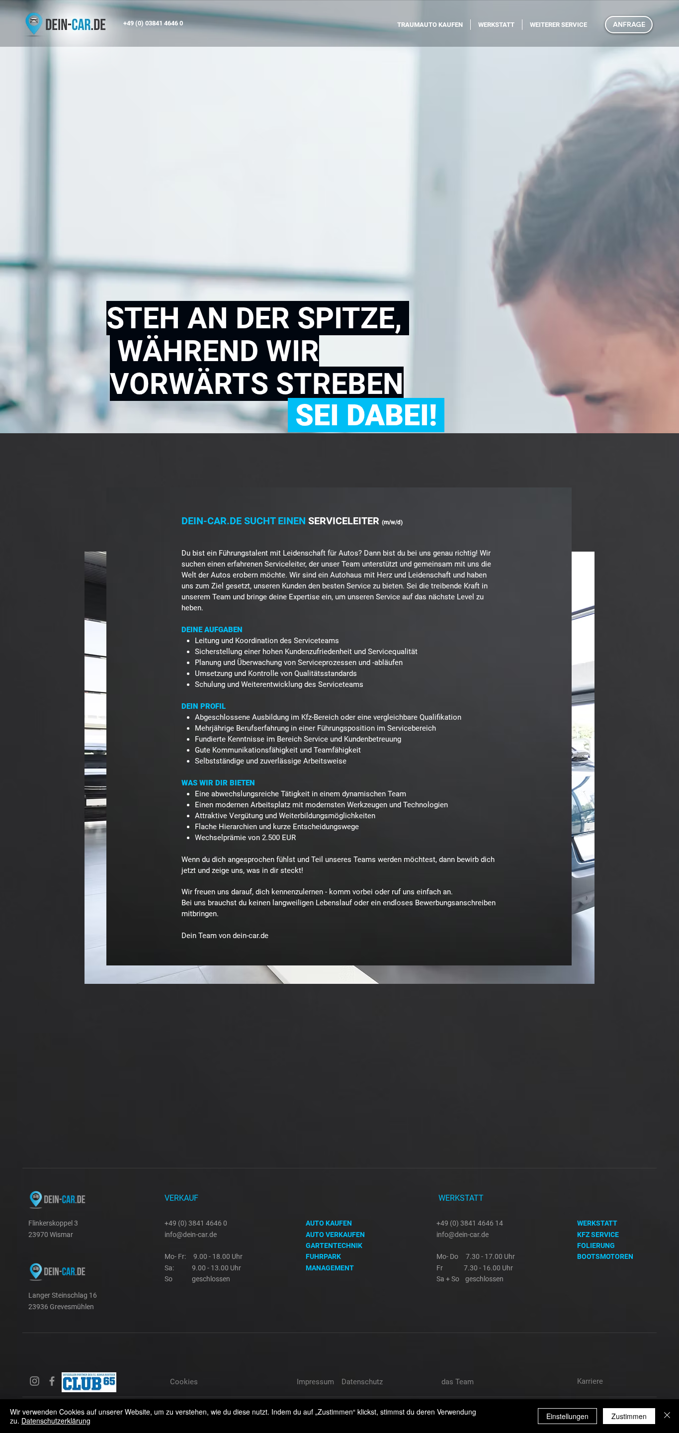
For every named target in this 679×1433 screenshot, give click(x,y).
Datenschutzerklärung (55, 1421)
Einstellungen (567, 1416)
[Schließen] (667, 1416)
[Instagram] (34, 1381)
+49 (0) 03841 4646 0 (153, 23)
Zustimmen (629, 1416)
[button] (629, 24)
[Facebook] (52, 1381)
